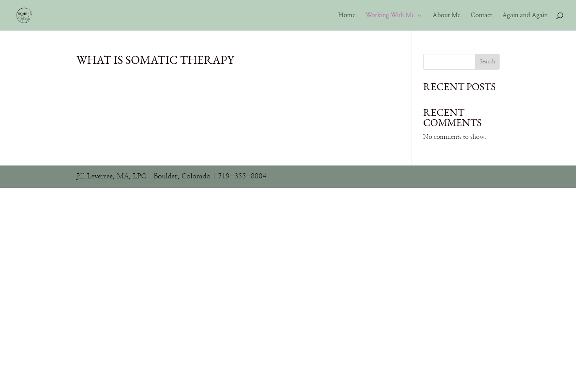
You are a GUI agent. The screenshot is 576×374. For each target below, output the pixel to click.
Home (346, 15)
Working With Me (390, 15)
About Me (446, 15)
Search (487, 62)
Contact (481, 15)
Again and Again (525, 15)
